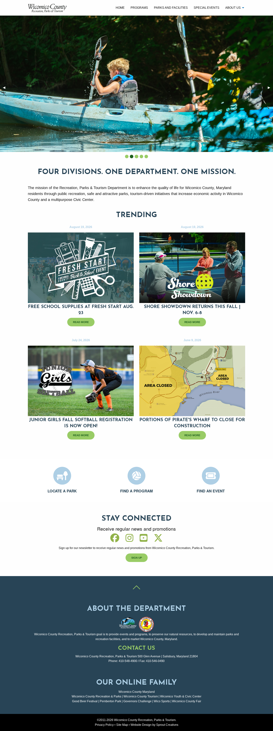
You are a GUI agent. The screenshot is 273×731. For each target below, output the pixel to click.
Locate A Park (62, 491)
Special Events (206, 7)
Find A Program (136, 491)
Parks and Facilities (171, 7)
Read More (81, 322)
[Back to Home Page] (48, 7)
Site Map (122, 724)
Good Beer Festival (85, 701)
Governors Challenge (137, 701)
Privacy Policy (104, 724)
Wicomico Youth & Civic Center (180, 696)
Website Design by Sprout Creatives (154, 724)
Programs (139, 7)
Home (120, 7)
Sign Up (136, 557)
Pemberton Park (110, 701)
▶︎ (270, 87)
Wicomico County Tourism (141, 696)
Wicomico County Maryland (136, 691)
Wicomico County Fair (186, 701)
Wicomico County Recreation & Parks (96, 696)
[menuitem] (120, 7)
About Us (233, 7)
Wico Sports (162, 701)
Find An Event (211, 491)
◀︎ (5, 87)
